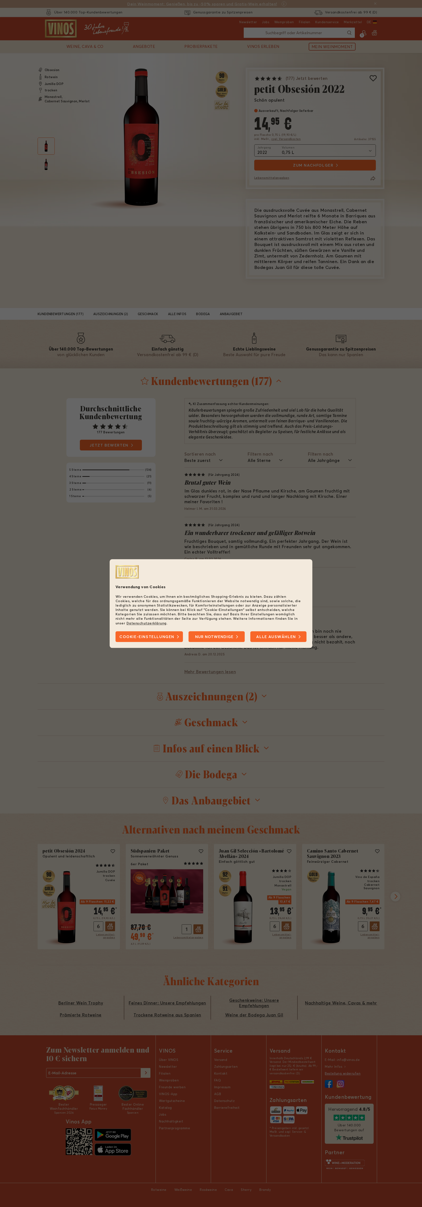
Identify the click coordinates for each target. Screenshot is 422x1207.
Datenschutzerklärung (147, 623)
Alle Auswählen (276, 636)
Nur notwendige (214, 636)
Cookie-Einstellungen (146, 636)
